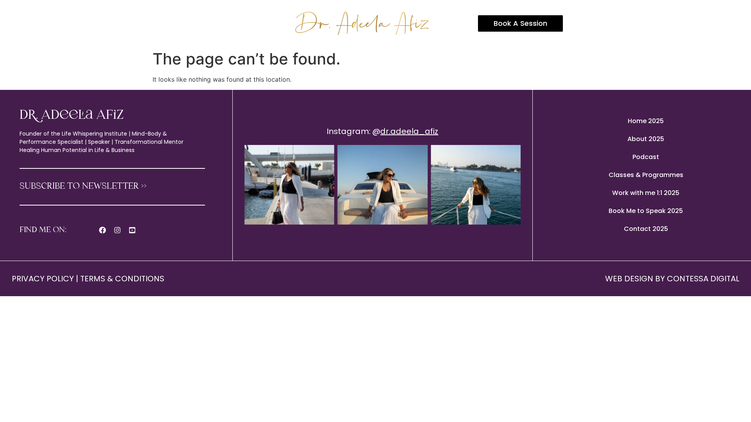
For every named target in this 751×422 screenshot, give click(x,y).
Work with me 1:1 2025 (645, 192)
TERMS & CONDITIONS (122, 278)
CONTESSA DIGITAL (703, 278)
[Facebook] (102, 230)
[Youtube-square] (132, 230)
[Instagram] (117, 230)
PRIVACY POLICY (43, 278)
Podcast (645, 156)
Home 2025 (646, 120)
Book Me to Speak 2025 (646, 210)
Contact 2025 (646, 228)
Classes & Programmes (646, 174)
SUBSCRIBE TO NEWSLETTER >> (83, 186)
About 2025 (645, 138)
